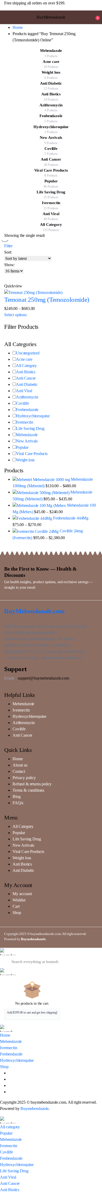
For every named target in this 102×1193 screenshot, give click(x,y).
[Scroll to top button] (93, 1169)
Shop (17, 912)
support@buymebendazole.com (43, 678)
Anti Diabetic (27, 384)
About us (20, 765)
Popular (22, 447)
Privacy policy (24, 777)
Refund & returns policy (32, 784)
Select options (15, 315)
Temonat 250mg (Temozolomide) (46, 299)
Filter (8, 246)
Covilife (22, 403)
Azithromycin (27, 397)
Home (17, 27)
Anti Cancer (26, 378)
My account (22, 893)
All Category (26, 365)
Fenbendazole (27, 409)
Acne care (24, 359)
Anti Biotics (25, 372)
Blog (16, 796)
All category (10, 1127)
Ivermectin (24, 422)
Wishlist (19, 900)
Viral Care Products (32, 453)
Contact (19, 771)
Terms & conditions (28, 790)
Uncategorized (27, 353)
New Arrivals (27, 441)
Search (93, 961)
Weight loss (25, 460)
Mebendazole (27, 435)
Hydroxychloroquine (33, 416)
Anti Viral (24, 390)
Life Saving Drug (30, 428)
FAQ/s (18, 803)
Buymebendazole (33, 939)
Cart (16, 906)
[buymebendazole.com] (8, 951)
